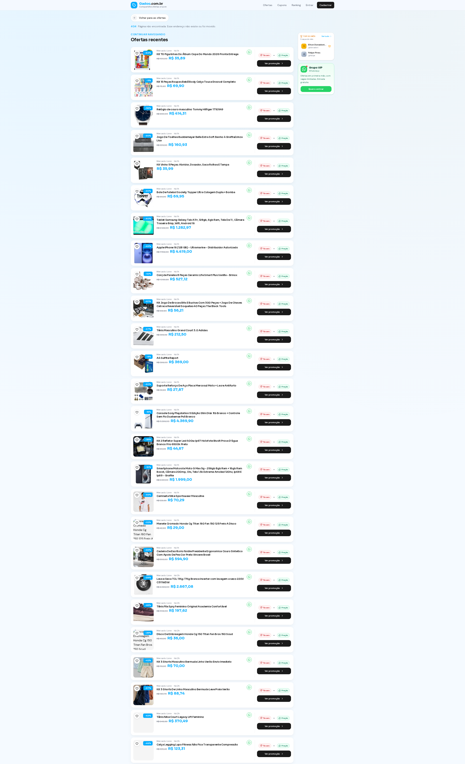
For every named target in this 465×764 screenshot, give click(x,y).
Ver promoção (272, 63)
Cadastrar (326, 5)
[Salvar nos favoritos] (137, 53)
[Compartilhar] (249, 52)
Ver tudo (325, 36)
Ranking (296, 5)
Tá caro (266, 55)
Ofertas (267, 5)
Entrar (309, 5)
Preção (285, 55)
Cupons (282, 5)
